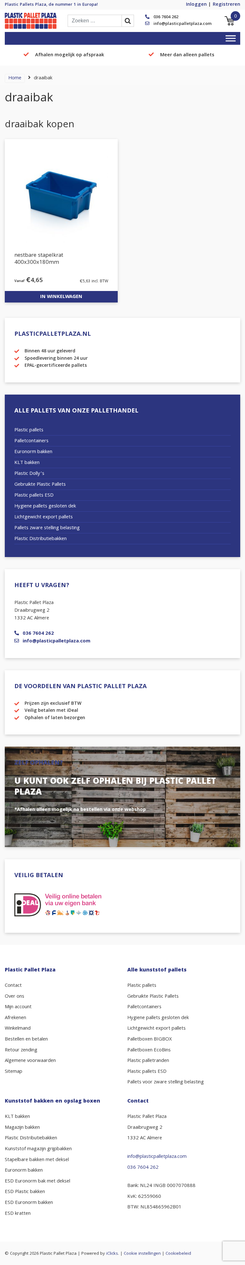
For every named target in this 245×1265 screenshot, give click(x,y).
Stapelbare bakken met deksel (37, 1160)
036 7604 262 (165, 17)
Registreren (226, 5)
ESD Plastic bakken (25, 1192)
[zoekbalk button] (128, 21)
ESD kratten (18, 1214)
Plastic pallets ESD (34, 495)
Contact (13, 986)
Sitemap (13, 1072)
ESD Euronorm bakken (29, 1203)
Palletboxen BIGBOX (149, 1039)
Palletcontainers (31, 441)
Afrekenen (15, 1018)
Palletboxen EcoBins (149, 1050)
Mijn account (18, 1007)
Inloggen (196, 5)
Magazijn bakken (22, 1128)
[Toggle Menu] (231, 38)
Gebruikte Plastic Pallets (40, 485)
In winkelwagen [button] (61, 297)
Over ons (14, 997)
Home (14, 78)
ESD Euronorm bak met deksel (37, 1181)
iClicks (112, 1253)
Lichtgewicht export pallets (43, 517)
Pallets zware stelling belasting (47, 528)
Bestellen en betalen (26, 1039)
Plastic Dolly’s (29, 474)
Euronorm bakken (33, 452)
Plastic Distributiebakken (40, 539)
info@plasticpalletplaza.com (182, 24)
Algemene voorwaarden (30, 1061)
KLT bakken (27, 463)
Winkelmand (18, 1029)
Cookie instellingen (142, 1253)
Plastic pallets (28, 430)
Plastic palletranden (148, 1061)
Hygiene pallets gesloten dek (45, 506)
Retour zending (21, 1050)
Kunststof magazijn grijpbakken (38, 1149)
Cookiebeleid (178, 1253)
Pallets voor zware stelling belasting (165, 1082)
